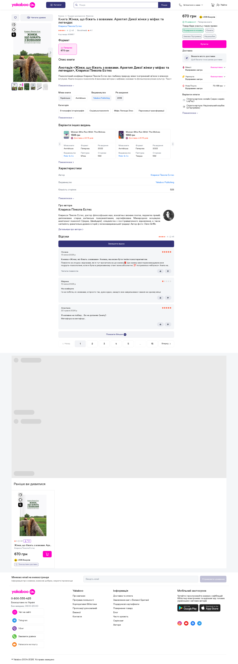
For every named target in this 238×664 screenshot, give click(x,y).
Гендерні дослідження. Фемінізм (80, 16)
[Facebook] (193, 623)
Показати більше (114, 334)
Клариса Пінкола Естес (70, 26)
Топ (28, 541)
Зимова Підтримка (192, 36)
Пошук (164, 5)
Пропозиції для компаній (85, 608)
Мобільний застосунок (191, 590)
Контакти (77, 616)
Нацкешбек (210, 36)
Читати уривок (38, 18)
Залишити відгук (116, 244)
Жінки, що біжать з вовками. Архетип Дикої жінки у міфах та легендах (33, 545)
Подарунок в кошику (193, 30)
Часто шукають (120, 616)
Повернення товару (123, 608)
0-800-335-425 (21, 598)
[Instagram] (179, 623)
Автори (117, 625)
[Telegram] (199, 623)
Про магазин (79, 596)
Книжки (61, 16)
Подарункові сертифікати (126, 604)
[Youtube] (186, 623)
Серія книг (118, 621)
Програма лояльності (83, 600)
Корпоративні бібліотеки (85, 604)
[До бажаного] (15, 17)
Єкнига (209, 30)
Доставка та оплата (123, 596)
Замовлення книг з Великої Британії (131, 600)
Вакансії (77, 612)
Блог (115, 612)
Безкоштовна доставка (28, 564)
